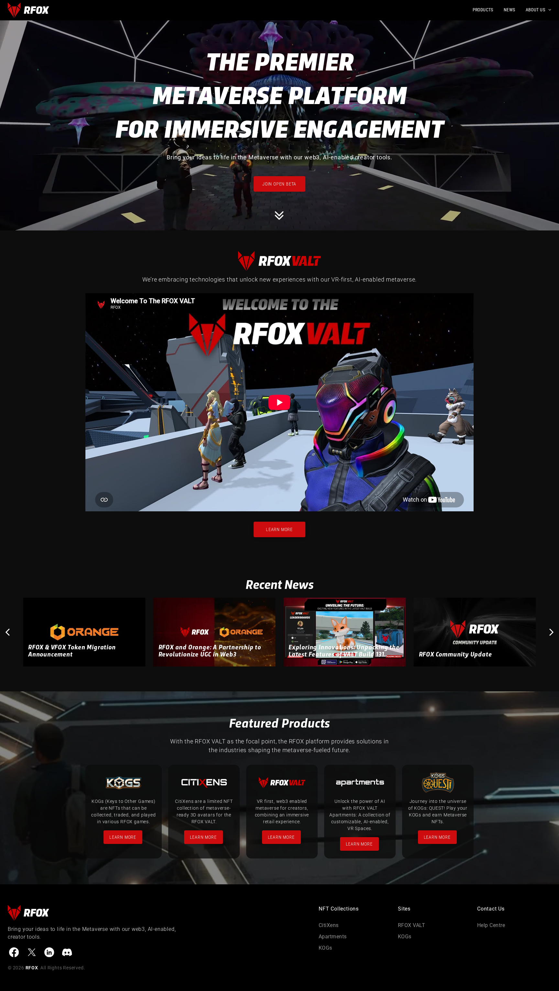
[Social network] (14, 953)
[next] (551, 632)
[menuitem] (477, 9)
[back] (7, 632)
